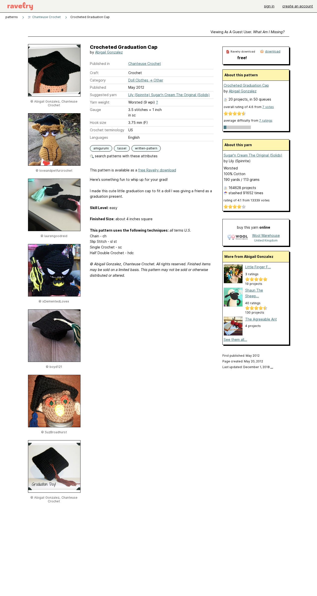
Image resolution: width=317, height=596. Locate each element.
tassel (121, 148)
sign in (269, 6)
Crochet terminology (107, 130)
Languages (99, 137)
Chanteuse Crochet (46, 17)
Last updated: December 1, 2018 (247, 367)
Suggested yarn (103, 95)
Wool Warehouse (266, 235)
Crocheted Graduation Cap (246, 85)
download (272, 51)
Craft (94, 73)
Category (98, 80)
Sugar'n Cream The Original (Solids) (253, 155)
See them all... (235, 339)
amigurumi (101, 148)
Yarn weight (99, 102)
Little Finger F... (258, 267)
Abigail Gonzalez (109, 52)
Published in (100, 63)
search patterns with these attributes (126, 156)
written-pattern (146, 148)
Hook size (98, 122)
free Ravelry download (157, 170)
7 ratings (265, 120)
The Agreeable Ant (261, 319)
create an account (297, 6)
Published (98, 87)
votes (268, 107)
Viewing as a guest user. (248, 32)
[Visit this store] (237, 237)
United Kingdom (266, 240)
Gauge (95, 110)
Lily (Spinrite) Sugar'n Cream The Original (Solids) (169, 95)
